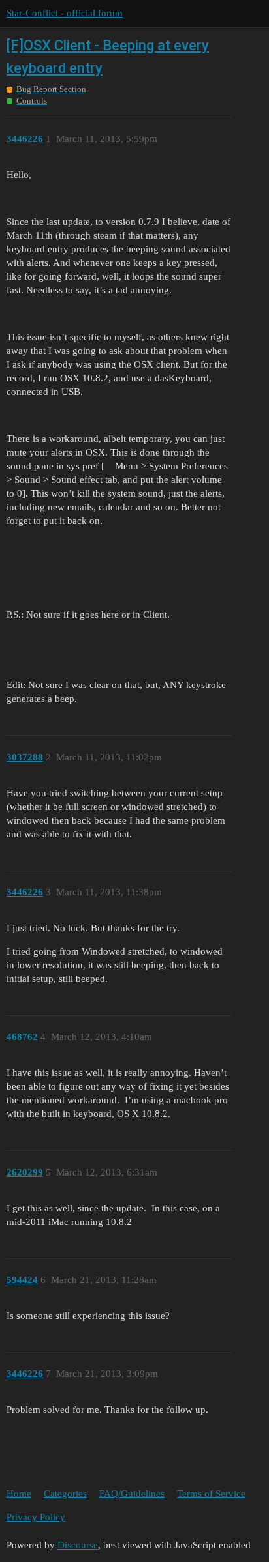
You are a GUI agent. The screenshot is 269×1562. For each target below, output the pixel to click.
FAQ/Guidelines (132, 1493)
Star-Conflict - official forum (65, 13)
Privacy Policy (36, 1517)
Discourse (77, 1545)
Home (19, 1493)
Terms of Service (211, 1493)
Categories (65, 1493)
